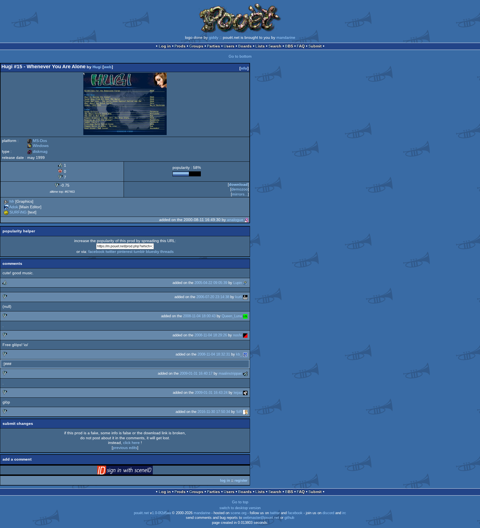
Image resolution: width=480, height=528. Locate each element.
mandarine (285, 37)
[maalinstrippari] (245, 373)
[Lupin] (245, 283)
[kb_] (245, 354)
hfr (11, 201)
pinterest (124, 251)
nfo (244, 68)
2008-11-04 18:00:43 (199, 316)
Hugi (96, 67)
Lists (260, 46)
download (238, 184)
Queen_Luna (232, 316)
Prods (180, 46)
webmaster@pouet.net (261, 518)
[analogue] (246, 219)
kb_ (239, 354)
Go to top (240, 502)
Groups (196, 46)
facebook (96, 251)
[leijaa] (245, 392)
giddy (213, 37)
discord (328, 513)
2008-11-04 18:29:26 (210, 335)
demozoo (239, 189)
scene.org (238, 513)
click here (131, 442)
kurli (238, 297)
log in (225, 480)
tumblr (139, 251)
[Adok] (6, 207)
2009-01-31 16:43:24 (211, 392)
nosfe (237, 335)
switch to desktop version (240, 508)
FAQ (301, 46)
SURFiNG (18, 212)
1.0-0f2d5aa (161, 513)
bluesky (152, 251)
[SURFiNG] (6, 212)
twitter (111, 251)
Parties (213, 46)
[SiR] (245, 412)
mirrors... (240, 194)
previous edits (125, 447)
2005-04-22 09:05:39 (210, 283)
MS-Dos (37, 140)
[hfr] (6, 201)
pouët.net (141, 513)
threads (167, 251)
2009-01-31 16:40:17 (196, 373)
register (241, 480)
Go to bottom (240, 56)
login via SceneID (133, 471)
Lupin (237, 283)
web (108, 67)
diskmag (37, 151)
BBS (289, 46)
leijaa (238, 392)
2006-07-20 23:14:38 (212, 297)
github (289, 518)
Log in (165, 46)
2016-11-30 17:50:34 (214, 412)
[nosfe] (245, 335)
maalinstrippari (230, 373)
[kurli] (245, 297)
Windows (38, 145)
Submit (315, 46)
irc (344, 513)
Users (229, 46)
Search (274, 46)
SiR (239, 412)
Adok (13, 207)
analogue (235, 219)
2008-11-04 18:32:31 (214, 354)
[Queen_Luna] (245, 316)
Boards (245, 46)
